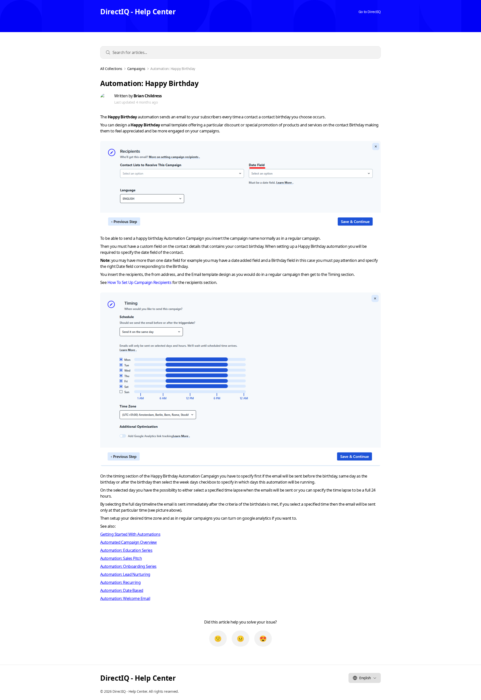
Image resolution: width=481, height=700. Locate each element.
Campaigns (136, 69)
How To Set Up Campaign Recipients (139, 282)
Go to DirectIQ (369, 11)
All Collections (111, 69)
